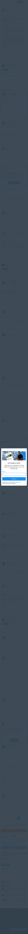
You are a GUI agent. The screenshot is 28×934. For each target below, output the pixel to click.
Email (3, 471)
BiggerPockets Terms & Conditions (9, 483)
